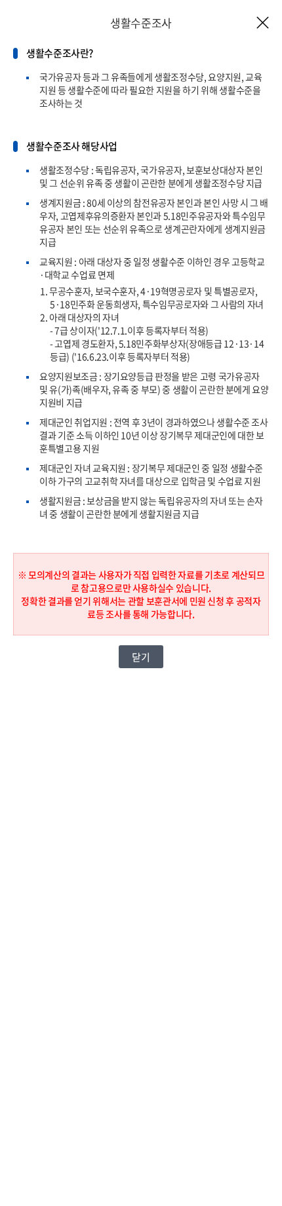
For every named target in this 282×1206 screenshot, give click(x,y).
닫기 (141, 657)
